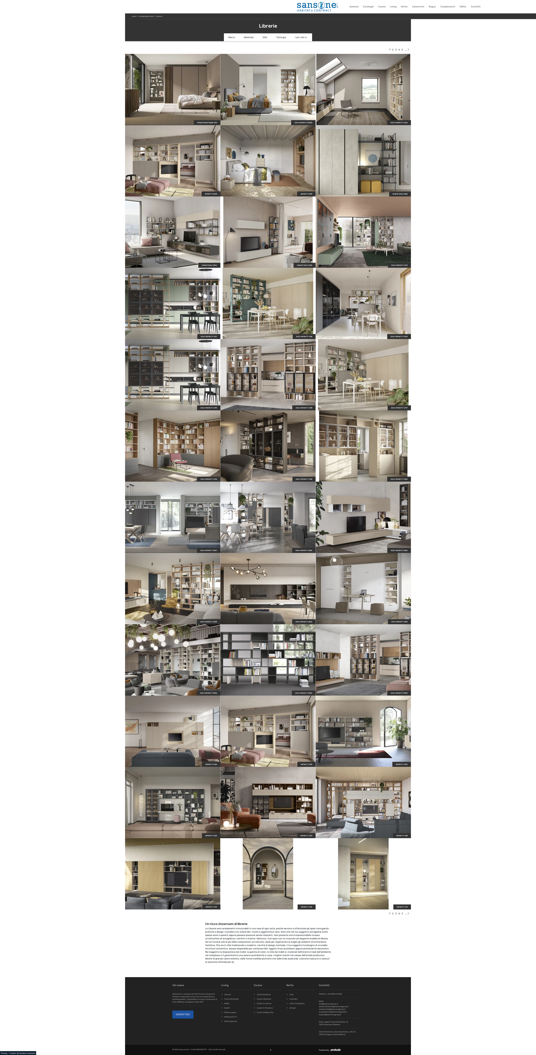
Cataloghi (368, 6)
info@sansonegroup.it (328, 1004)
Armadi (292, 1008)
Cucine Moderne (264, 994)
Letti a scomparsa (297, 1003)
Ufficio (463, 6)
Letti (291, 994)
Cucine (382, 6)
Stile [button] (265, 37)
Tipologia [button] (281, 37)
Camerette (418, 6)
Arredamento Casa (146, 16)
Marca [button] (231, 37)
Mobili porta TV (230, 1017)
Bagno (432, 6)
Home (134, 16)
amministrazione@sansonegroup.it (334, 1006)
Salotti (227, 1008)
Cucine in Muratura (265, 1008)
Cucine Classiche (264, 999)
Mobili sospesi (230, 1012)
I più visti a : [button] (301, 37)
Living (393, 6)
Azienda (354, 6)
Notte (404, 6)
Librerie (159, 16)
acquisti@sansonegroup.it (330, 1015)
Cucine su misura (264, 1003)
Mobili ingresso (230, 1021)
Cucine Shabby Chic (265, 1012)
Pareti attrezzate (231, 999)
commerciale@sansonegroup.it (332, 1009)
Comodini (293, 999)
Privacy (4, 1053)
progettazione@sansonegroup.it (333, 1012)
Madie (226, 1003)
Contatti (475, 6)
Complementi (447, 6)
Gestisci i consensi (27, 1053)
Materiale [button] (249, 37)
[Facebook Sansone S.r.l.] (271, 1050)
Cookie (13, 1053)
